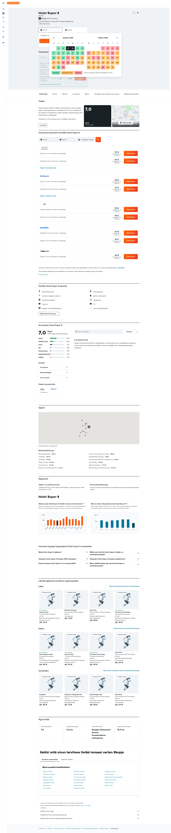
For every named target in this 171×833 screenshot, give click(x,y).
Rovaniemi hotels (79, 788)
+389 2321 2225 (44, 24)
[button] (3, 3)
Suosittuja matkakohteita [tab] (50, 759)
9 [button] (63, 53)
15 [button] (58, 58)
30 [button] (63, 67)
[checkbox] (48, 391)
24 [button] (68, 63)
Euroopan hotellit (58, 828)
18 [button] (73, 58)
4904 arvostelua (52, 18)
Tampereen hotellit (49, 774)
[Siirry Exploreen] (3, 27)
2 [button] (63, 48)
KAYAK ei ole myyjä (47, 811)
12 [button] (77, 53)
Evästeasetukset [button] (43, 274)
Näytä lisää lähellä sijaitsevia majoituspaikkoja (124, 586)
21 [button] (54, 63)
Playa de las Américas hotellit (113, 777)
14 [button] (54, 58)
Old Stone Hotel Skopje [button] (122, 612)
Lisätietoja (121, 268)
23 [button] (63, 63)
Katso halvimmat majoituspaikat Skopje (126, 628)
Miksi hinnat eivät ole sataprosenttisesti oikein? (56, 818)
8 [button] (58, 53)
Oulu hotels (46, 785)
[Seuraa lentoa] (3, 31)
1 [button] (58, 48)
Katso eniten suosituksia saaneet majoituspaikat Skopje (121, 670)
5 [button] (77, 48)
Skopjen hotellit (104, 828)
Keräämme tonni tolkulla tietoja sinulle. (53, 815)
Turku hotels (46, 788)
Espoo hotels (109, 785)
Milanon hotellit (47, 777)
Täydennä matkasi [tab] (67, 759)
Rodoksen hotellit (79, 771)
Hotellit (50, 828)
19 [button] (77, 58)
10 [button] (68, 53)
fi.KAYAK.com (42, 828)
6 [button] (82, 48)
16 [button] (63, 58)
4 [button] (72, 48)
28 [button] (54, 67)
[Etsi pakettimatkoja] (3, 22)
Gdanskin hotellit (48, 780)
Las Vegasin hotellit (49, 783)
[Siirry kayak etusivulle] (13, 3)
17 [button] (68, 58)
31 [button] (112, 67)
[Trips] (3, 37)
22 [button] (58, 63)
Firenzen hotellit (79, 783)
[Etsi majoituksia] (3, 13)
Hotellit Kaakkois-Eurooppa (90, 828)
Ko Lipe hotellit (109, 774)
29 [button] (58, 67)
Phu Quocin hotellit (80, 777)
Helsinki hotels (109, 783)
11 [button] (72, 53)
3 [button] (112, 48)
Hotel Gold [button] (118, 652)
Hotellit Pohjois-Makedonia (73, 828)
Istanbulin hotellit (110, 771)
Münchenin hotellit (110, 780)
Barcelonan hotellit (79, 780)
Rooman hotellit (79, 774)
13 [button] (82, 53)
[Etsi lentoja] (3, 9)
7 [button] (53, 53)
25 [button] (73, 63)
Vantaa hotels (78, 785)
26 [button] (77, 63)
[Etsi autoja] (3, 17)
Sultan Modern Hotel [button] (46, 654)
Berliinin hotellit (47, 771)
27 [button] (82, 63)
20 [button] (82, 58)
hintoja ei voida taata (84, 805)
